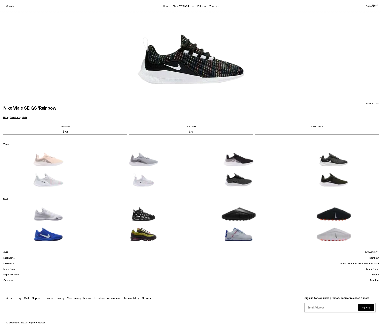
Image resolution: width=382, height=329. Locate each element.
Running (374, 280)
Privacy (60, 298)
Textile (375, 275)
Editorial (201, 6)
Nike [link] (5, 198)
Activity (369, 103)
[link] (48, 159)
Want (375, 5)
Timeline (214, 6)
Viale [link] (6, 144)
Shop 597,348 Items (183, 6)
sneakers (15, 117)
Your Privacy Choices (79, 298)
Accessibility (131, 298)
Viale (24, 117)
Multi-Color (372, 269)
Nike (5, 117)
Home (166, 6)
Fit (377, 103)
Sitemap (147, 298)
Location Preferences (108, 298)
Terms (49, 298)
